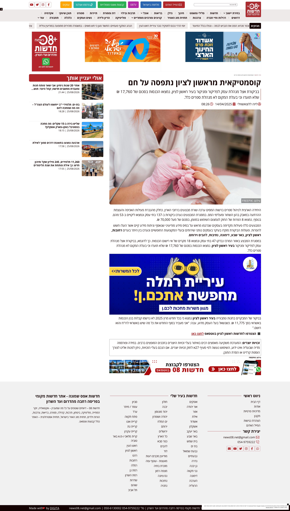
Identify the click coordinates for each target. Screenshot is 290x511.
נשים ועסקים (84, 17)
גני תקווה (192, 471)
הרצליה (193, 485)
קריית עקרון (130, 431)
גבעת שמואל (190, 451)
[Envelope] (229, 448)
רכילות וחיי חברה (216, 17)
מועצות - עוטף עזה (156, 461)
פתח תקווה (131, 417)
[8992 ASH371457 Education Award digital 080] (223, 61)
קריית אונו (131, 421)
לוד (165, 451)
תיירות (93, 13)
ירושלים (163, 431)
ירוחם (164, 426)
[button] (1, 9)
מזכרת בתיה (160, 466)
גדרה (194, 461)
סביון (134, 402)
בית (260, 75)
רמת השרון (131, 475)
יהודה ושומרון (159, 417)
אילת (194, 417)
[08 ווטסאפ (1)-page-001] (46, 71)
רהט (134, 455)
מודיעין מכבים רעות (156, 456)
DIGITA (54, 508)
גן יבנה (193, 466)
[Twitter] (37, 4)
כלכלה (68, 17)
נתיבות (163, 481)
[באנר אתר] (185, 313)
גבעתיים (192, 456)
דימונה (193, 476)
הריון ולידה (103, 17)
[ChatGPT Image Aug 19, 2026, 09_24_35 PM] (185, 374)
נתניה (164, 485)
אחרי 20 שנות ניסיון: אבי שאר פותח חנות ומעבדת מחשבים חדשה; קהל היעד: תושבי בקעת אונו (55, 89)
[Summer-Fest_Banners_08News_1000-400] (122, 61)
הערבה (193, 481)
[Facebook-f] (48, 4)
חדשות (214, 13)
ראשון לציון (131, 450)
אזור (195, 412)
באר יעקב (192, 431)
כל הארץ (162, 436)
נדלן (170, 13)
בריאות (158, 13)
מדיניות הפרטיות (269, 507)
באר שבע (192, 436)
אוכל (145, 13)
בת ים (194, 446)
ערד (135, 412)
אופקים (193, 402)
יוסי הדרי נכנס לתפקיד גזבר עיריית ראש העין (163, 26)
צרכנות (197, 17)
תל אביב (132, 490)
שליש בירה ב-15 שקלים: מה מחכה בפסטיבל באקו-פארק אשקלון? (59, 125)
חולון (164, 402)
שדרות (133, 480)
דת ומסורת (109, 13)
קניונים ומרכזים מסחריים (148, 17)
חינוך (181, 13)
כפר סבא (162, 441)
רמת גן (133, 470)
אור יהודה (192, 407)
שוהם (134, 485)
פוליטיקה (120, 17)
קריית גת (132, 426)
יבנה (164, 407)
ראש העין (132, 446)
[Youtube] (31, 4)
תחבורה (54, 17)
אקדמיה (48, 13)
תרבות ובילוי (128, 13)
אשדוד (193, 421)
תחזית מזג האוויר (177, 17)
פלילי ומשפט (197, 13)
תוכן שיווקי (65, 13)
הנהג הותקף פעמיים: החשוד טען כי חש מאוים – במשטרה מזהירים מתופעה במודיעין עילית (86, 26)
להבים (163, 446)
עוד (42, 17)
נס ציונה (162, 476)
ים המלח (162, 421)
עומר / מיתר (130, 407)
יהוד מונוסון (161, 412)
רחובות (133, 460)
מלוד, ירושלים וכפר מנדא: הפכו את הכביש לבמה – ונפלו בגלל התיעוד (228, 26)
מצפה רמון (161, 471)
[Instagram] (43, 4)
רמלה (134, 465)
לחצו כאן (197, 333)
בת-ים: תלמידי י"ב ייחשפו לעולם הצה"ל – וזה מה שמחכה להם (55, 106)
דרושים (236, 17)
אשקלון (193, 426)
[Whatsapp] (257, 448)
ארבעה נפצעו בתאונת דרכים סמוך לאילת (55, 142)
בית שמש (192, 441)
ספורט (80, 13)
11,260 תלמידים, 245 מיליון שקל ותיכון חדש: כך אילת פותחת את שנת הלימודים (56, 163)
